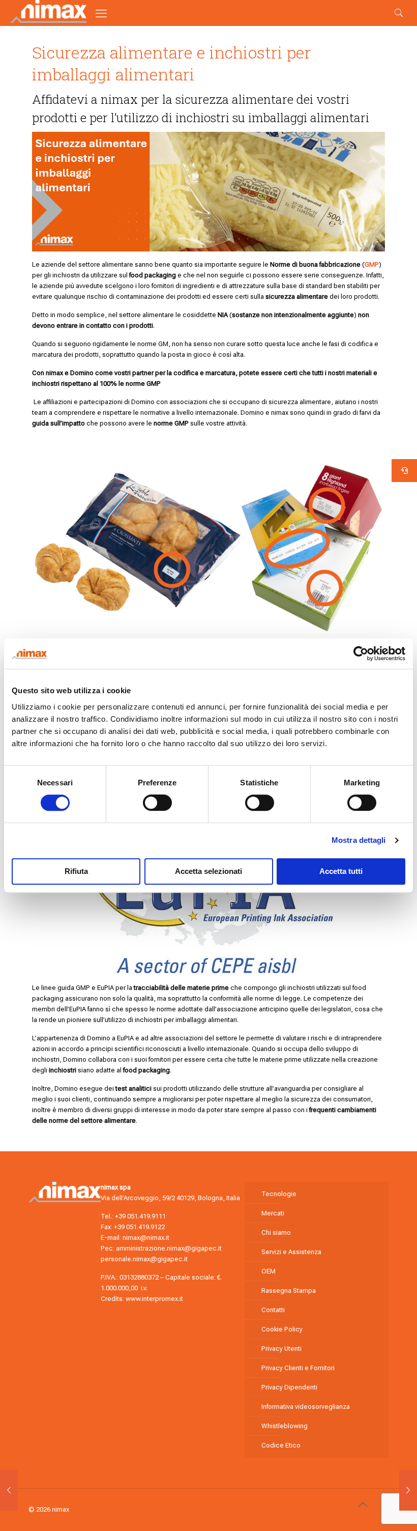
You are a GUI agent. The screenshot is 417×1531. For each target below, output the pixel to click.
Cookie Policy (282, 1329)
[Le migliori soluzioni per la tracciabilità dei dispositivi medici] (408, 1490)
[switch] (157, 803)
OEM (268, 1271)
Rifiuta (76, 871)
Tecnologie (278, 1194)
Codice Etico (281, 1445)
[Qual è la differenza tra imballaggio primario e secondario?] (9, 1490)
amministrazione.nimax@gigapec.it (169, 1248)
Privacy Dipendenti (289, 1387)
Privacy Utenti (281, 1348)
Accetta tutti (341, 871)
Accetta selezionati (208, 871)
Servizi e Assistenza (291, 1252)
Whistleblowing (284, 1426)
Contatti (273, 1310)
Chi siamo (276, 1232)
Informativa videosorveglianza (305, 1406)
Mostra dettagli (359, 840)
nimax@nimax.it (146, 1237)
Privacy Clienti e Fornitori (298, 1368)
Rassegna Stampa (288, 1290)
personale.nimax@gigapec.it (144, 1259)
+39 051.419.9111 (140, 1216)
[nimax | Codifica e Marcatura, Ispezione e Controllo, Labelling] (48, 20)
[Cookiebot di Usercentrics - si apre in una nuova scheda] (360, 653)
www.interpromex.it (154, 1298)
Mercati (272, 1213)
